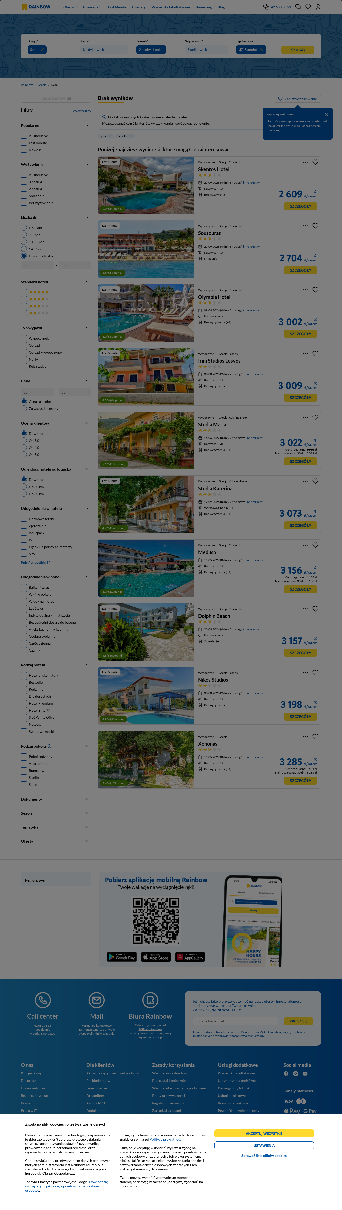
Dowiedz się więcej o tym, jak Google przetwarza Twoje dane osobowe (66, 1186)
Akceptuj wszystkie (266, 1134)
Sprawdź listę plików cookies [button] (264, 1155)
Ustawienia (273, 1146)
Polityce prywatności (166, 1139)
